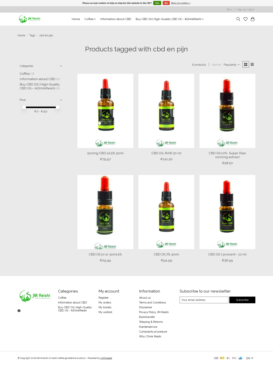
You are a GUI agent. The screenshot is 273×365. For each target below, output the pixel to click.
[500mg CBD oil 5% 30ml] (105, 111)
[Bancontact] (228, 358)
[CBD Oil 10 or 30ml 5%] (105, 212)
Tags (32, 35)
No (166, 3)
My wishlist (105, 312)
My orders (105, 302)
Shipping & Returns (151, 321)
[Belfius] (234, 358)
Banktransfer (147, 316)
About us (145, 297)
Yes (157, 3)
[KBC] (240, 358)
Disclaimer (145, 307)
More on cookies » (181, 3)
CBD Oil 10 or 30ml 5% (105, 254)
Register (104, 297)
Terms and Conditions (152, 302)
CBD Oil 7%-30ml (166, 254)
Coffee (25, 73)
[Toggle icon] (238, 19)
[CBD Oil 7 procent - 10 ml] (227, 212)
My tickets (105, 307)
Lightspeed (106, 358)
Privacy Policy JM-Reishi (154, 312)
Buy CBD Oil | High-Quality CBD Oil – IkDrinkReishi (40, 86)
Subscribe (242, 299)
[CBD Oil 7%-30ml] (166, 212)
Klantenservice (148, 326)
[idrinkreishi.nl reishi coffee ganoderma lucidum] (30, 19)
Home (76, 19)
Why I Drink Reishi (150, 336)
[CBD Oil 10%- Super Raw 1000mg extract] (227, 111)
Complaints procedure (153, 331)
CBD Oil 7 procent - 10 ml (227, 254)
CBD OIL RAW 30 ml (166, 153)
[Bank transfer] (216, 358)
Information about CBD (115, 19)
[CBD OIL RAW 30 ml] (166, 111)
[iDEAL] (222, 358)
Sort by (216, 64)
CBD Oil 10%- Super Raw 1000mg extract (227, 155)
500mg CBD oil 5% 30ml (105, 153)
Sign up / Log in (246, 9)
